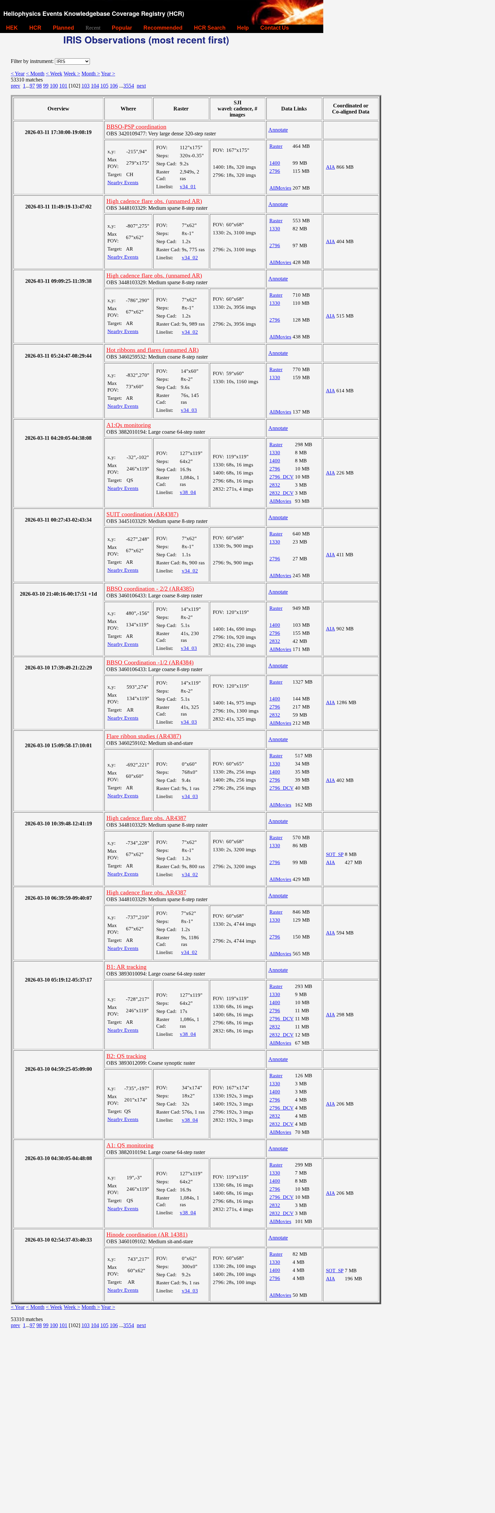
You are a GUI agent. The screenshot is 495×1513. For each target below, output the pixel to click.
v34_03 (189, 410)
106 (114, 86)
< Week (54, 73)
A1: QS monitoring (130, 1145)
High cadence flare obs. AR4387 (146, 818)
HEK (12, 28)
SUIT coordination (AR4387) (142, 514)
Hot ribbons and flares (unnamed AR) (152, 350)
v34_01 (188, 186)
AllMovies (280, 188)
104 (95, 86)
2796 (274, 171)
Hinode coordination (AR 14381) (147, 1234)
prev (15, 86)
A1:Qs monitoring (128, 425)
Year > (108, 73)
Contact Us (274, 28)
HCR (35, 28)
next (141, 86)
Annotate (278, 130)
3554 (128, 86)
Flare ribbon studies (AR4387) (143, 736)
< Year (18, 73)
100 (54, 86)
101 (63, 86)
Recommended (163, 28)
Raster (276, 146)
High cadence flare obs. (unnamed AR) (154, 201)
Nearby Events (122, 182)
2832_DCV (281, 493)
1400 (274, 163)
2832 (274, 485)
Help (243, 28)
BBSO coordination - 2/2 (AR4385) (150, 588)
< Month (35, 73)
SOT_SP (334, 854)
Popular (122, 28)
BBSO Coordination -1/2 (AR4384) (150, 662)
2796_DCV (281, 477)
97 (32, 86)
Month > (90, 73)
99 (45, 86)
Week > (72, 73)
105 (104, 86)
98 (39, 86)
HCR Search (210, 28)
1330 (274, 228)
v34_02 (190, 257)
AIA (330, 167)
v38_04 (188, 492)
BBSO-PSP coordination (136, 126)
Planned (63, 28)
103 (85, 86)
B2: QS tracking (126, 1056)
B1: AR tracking (126, 966)
